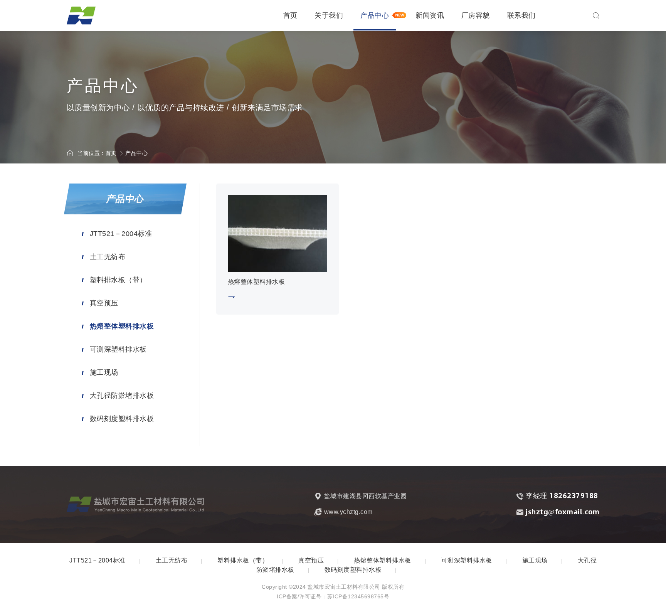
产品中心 (374, 15)
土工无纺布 (108, 257)
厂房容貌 (475, 15)
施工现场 (104, 372)
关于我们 (328, 15)
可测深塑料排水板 (118, 349)
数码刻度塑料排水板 (122, 419)
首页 (290, 15)
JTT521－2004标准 (121, 233)
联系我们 (521, 15)
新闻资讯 (429, 15)
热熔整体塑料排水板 (122, 326)
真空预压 (104, 303)
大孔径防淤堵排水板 (122, 395)
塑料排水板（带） (118, 280)
